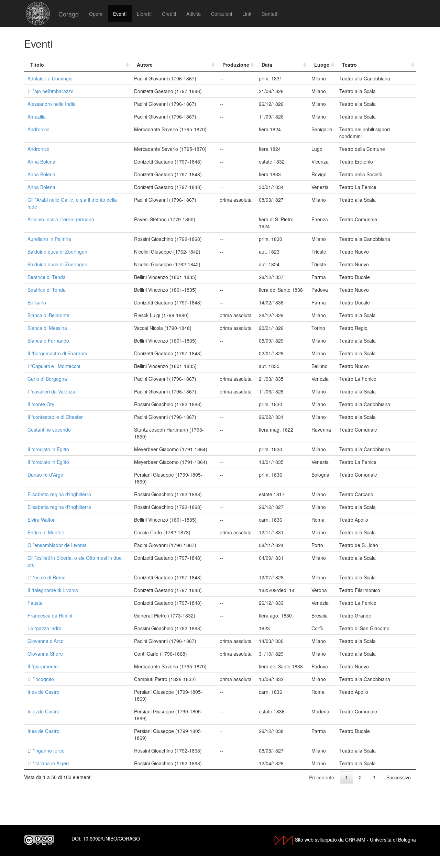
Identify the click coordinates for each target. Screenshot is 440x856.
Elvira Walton (42, 519)
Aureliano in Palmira (49, 238)
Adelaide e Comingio (50, 78)
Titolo (37, 64)
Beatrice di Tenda (47, 277)
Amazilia (37, 116)
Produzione (235, 64)
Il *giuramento (43, 666)
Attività (193, 13)
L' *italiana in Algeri (48, 763)
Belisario (37, 302)
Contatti (270, 13)
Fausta (35, 602)
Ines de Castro (43, 691)
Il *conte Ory (41, 404)
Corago (68, 13)
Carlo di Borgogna (47, 378)
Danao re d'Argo (45, 474)
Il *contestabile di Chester (55, 416)
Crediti (169, 13)
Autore (145, 64)
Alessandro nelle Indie (52, 103)
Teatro (349, 64)
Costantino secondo (49, 429)
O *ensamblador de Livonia (57, 545)
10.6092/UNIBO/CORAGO (111, 838)
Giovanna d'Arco (46, 640)
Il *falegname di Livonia (53, 590)
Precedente (321, 777)
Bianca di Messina (47, 327)
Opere (96, 13)
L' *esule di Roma (47, 577)
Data (267, 64)
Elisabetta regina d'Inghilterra (59, 494)
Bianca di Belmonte (48, 315)
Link (246, 13)
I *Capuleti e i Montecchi (54, 366)
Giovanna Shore (45, 653)
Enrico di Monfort (46, 532)
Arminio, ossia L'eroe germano (61, 219)
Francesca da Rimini (50, 615)
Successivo (398, 777)
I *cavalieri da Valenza (51, 391)
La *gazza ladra (45, 628)
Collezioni (221, 13)
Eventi (119, 13)
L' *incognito (41, 679)
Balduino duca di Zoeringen (57, 251)
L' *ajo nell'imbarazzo (51, 91)
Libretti (144, 13)
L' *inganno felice (46, 750)
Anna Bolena (41, 161)
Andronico (39, 129)
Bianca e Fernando (48, 340)
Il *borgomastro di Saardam (57, 353)
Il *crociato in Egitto (48, 449)
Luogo (322, 64)
